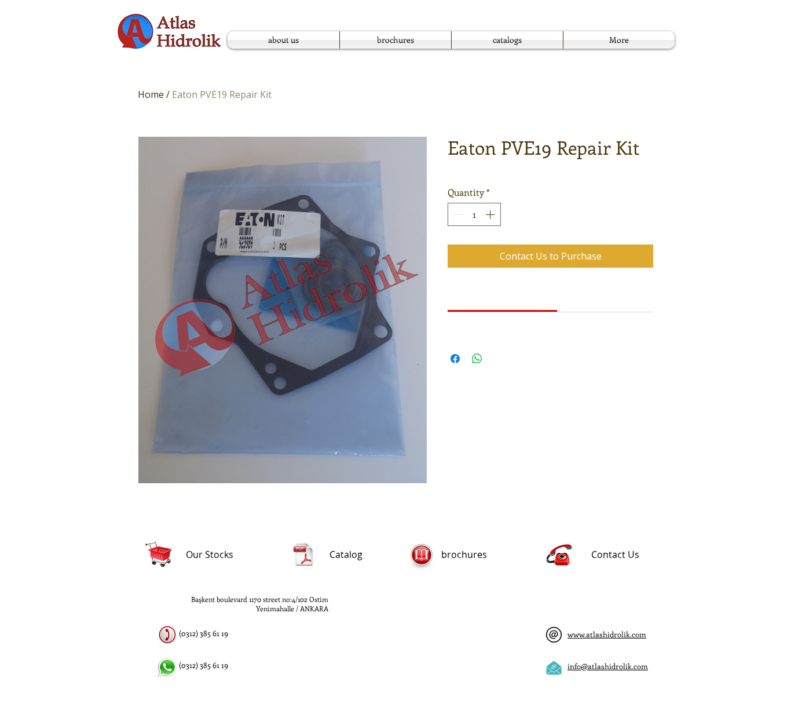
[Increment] (491, 214)
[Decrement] (457, 214)
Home (151, 94)
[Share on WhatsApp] (477, 359)
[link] (502, 296)
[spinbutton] (474, 214)
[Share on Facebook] (455, 359)
